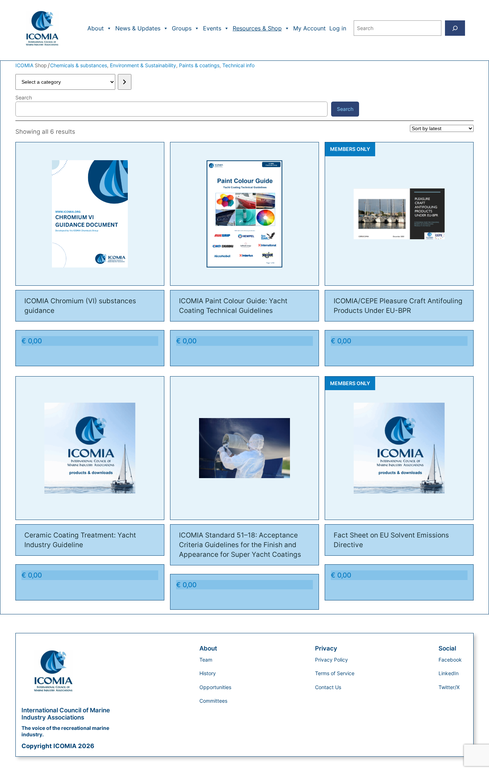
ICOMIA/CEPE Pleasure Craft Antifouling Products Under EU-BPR (398, 305)
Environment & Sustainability (143, 65)
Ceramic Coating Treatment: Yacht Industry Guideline (80, 540)
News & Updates (137, 28)
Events (212, 28)
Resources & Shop (257, 28)
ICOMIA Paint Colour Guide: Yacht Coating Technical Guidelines (233, 305)
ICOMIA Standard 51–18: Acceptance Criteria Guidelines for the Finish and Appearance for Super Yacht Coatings (240, 545)
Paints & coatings (199, 65)
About (95, 28)
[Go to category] (124, 82)
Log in (337, 28)
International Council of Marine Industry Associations (65, 714)
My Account (309, 28)
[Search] (455, 28)
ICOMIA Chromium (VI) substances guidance (80, 305)
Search (23, 97)
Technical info (238, 65)
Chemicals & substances (78, 65)
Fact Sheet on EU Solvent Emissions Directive (391, 540)
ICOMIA (25, 65)
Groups (182, 28)
